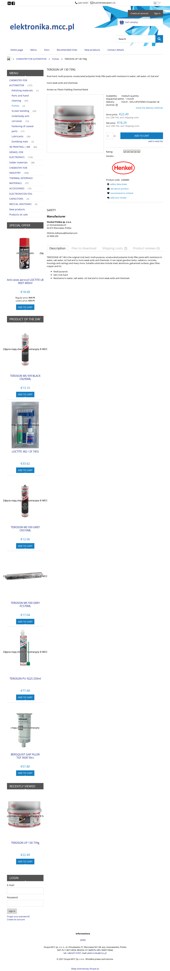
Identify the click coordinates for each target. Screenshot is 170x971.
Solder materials (18, 162)
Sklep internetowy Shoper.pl (85, 968)
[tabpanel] (105, 268)
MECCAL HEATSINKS (20, 204)
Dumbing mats (20, 141)
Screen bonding (20, 110)
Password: (12, 897)
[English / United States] (156, 2)
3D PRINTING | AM (19, 146)
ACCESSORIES (16, 188)
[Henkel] (123, 167)
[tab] (58, 248)
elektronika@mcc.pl (105, 2)
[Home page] (42, 26)
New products (17, 209)
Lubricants (17, 136)
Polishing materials (22, 90)
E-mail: (11, 885)
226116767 (83, 2)
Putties (15, 105)
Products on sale (18, 214)
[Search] (159, 39)
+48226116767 (74, 953)
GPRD (83, 940)
